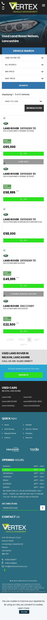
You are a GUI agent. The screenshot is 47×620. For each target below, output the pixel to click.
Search (23, 85)
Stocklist (29, 425)
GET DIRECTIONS (9, 504)
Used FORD (6, 397)
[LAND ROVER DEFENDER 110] (23, 118)
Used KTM (27, 397)
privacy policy (32, 580)
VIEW (25, 153)
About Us (29, 437)
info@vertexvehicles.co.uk (15, 566)
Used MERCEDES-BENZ (32, 401)
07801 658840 (10, 563)
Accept (24, 612)
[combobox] (23, 57)
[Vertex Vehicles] (14, 532)
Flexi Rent (29, 433)
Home (6, 425)
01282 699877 (10, 560)
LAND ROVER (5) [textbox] (12, 58)
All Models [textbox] (10, 64)
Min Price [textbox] (9, 71)
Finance (7, 437)
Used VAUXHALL (8, 406)
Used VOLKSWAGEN (31, 406)
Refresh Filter (34, 108)
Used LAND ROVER (9, 401)
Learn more (23, 608)
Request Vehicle (10, 433)
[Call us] (3, 4)
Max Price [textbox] (10, 78)
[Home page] (24, 7)
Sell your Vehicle (32, 429)
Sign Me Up (23, 375)
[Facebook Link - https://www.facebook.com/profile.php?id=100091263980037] (5, 570)
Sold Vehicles (9, 429)
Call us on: (17, 361)
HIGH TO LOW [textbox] (11, 101)
